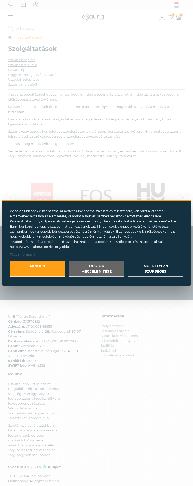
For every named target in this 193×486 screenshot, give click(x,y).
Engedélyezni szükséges (155, 269)
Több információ (23, 254)
